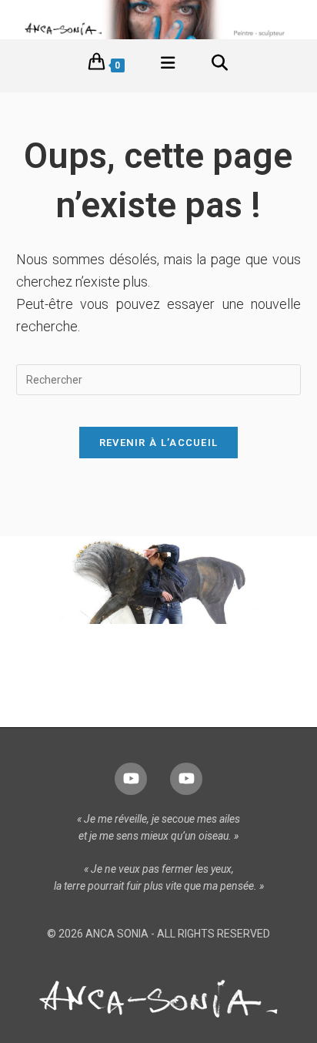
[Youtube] (131, 779)
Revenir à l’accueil (159, 442)
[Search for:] (220, 65)
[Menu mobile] (168, 65)
